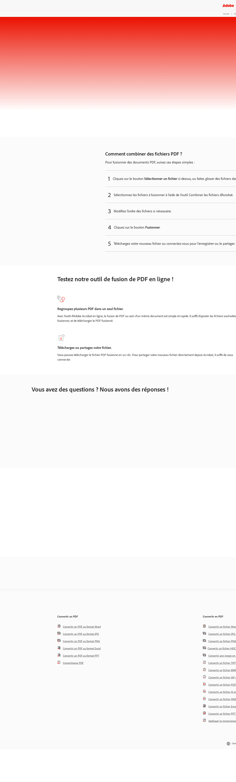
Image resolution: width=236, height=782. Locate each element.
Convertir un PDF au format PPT (81, 655)
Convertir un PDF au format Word (82, 626)
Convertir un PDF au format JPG (81, 634)
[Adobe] (228, 5)
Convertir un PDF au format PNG (81, 641)
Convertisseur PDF (73, 663)
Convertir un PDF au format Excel (82, 648)
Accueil (226, 14)
